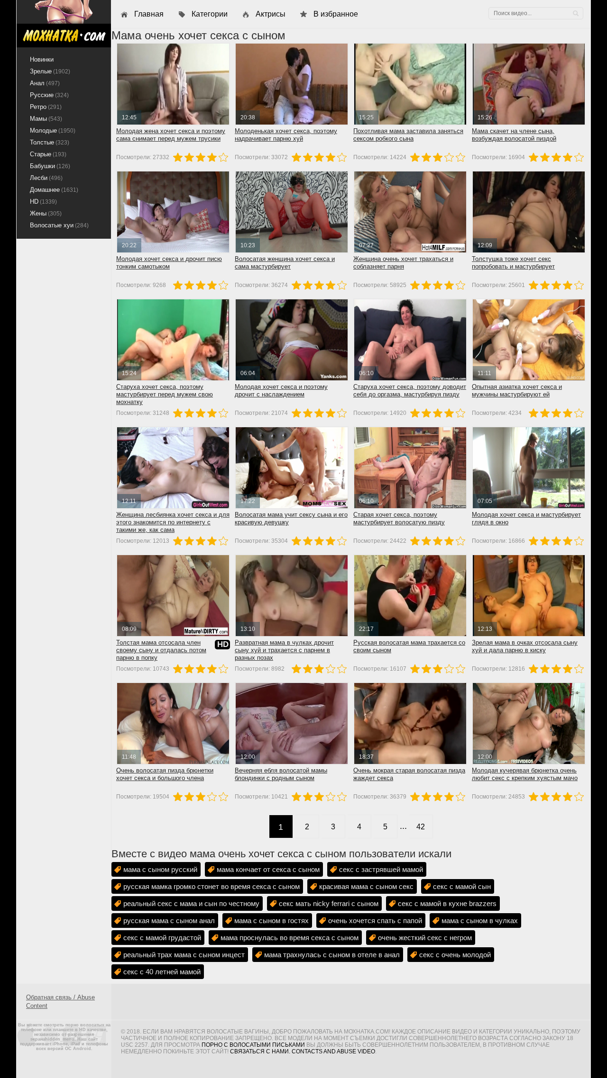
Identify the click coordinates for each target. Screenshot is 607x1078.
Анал (45, 83)
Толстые (49, 142)
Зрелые (50, 71)
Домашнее (54, 189)
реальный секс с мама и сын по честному (191, 903)
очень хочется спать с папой (375, 920)
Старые (48, 154)
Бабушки (50, 166)
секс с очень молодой (455, 955)
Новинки (42, 59)
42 (420, 827)
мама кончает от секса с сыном (268, 869)
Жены (46, 213)
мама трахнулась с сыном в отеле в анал (332, 955)
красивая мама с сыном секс (366, 886)
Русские (49, 95)
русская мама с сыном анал (169, 920)
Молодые (52, 130)
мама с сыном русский (160, 869)
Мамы (46, 118)
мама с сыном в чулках (479, 920)
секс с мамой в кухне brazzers (447, 903)
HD (43, 201)
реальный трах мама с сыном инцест (184, 955)
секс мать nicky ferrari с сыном (328, 903)
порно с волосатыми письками (253, 1045)
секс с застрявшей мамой (381, 869)
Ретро (46, 106)
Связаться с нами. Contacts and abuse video (302, 1051)
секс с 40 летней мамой (162, 972)
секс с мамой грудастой (162, 938)
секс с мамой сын (462, 886)
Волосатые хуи (59, 225)
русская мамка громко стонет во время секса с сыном (211, 886)
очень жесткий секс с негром (425, 938)
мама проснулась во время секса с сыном (290, 938)
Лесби (46, 177)
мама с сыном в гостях (271, 920)
